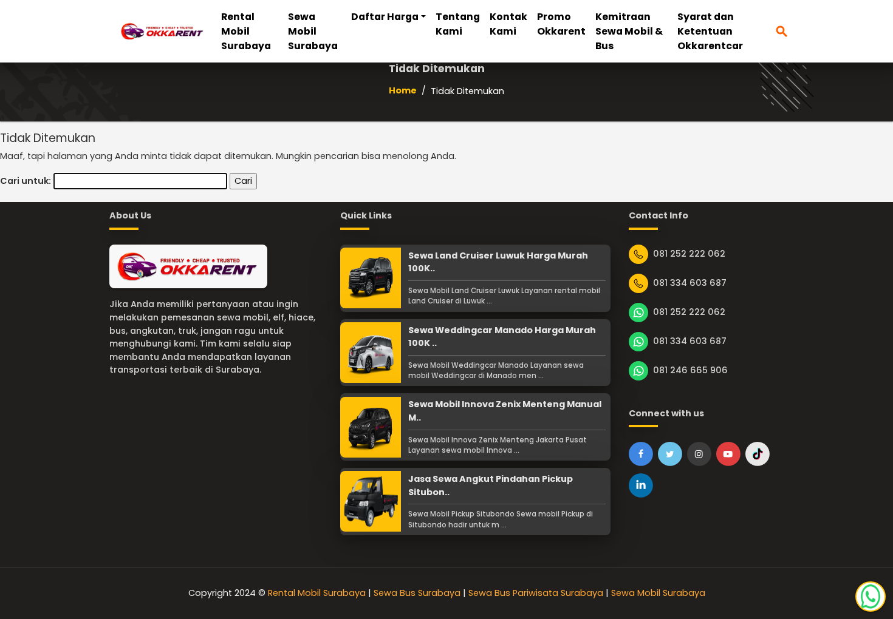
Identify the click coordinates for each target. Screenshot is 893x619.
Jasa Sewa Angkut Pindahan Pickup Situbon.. (490, 485)
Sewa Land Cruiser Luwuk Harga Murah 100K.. (498, 262)
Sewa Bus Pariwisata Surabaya (535, 593)
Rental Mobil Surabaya (246, 31)
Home (403, 90)
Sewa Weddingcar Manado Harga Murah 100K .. (502, 337)
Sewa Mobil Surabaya (313, 31)
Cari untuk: (25, 181)
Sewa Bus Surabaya (417, 593)
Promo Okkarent (561, 24)
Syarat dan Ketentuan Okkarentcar (710, 31)
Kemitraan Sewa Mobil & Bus (629, 31)
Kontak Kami (508, 24)
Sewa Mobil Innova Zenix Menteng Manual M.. (504, 411)
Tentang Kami (458, 24)
